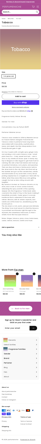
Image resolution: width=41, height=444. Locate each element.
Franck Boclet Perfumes (10, 26)
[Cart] (33, 7)
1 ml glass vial (8, 76)
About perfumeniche (9, 391)
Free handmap (7, 394)
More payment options (20, 107)
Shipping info (6, 430)
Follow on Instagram (9, 400)
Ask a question (8, 227)
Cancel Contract (26, 424)
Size (3, 72)
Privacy (4, 421)
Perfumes (11, 18)
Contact (4, 397)
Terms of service (26, 421)
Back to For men (21, 308)
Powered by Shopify (27, 440)
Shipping (4, 92)
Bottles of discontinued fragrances (20, 2)
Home (3, 18)
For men (18, 18)
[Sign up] (33, 328)
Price (4, 83)
